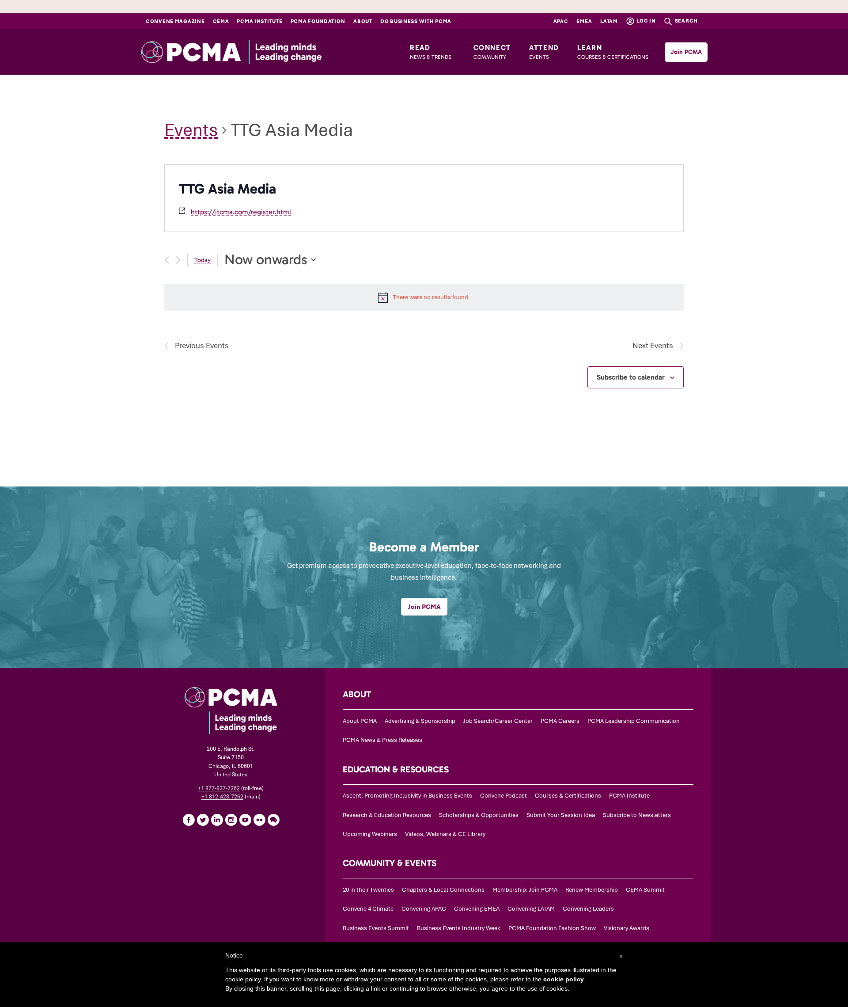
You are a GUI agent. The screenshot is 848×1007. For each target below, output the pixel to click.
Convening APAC (423, 908)
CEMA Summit (645, 889)
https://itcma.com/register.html (241, 212)
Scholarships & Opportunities (479, 815)
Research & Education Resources (387, 815)
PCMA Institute (259, 21)
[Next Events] (178, 260)
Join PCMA (686, 52)
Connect (492, 51)
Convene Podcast (503, 795)
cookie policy (563, 979)
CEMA (221, 21)
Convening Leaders (588, 908)
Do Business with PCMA (415, 21)
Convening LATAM (531, 908)
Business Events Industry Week (458, 928)
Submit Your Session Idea (560, 815)
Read (430, 51)
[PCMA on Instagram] (231, 819)
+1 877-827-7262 (219, 788)
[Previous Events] (166, 260)
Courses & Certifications (568, 795)
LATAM (609, 21)
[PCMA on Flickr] (259, 819)
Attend (544, 51)
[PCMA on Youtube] (245, 819)
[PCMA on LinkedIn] (217, 819)
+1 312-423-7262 (222, 796)
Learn (612, 51)
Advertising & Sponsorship (420, 721)
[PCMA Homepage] (254, 52)
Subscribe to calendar (631, 377)
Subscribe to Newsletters (637, 815)
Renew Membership (591, 889)
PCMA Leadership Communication (633, 721)
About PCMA (360, 721)
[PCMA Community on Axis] (273, 819)
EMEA (584, 21)
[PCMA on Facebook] (188, 819)
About (362, 21)
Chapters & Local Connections (443, 889)
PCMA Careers (560, 721)
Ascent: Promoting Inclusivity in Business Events (407, 795)
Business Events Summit (376, 928)
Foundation (318, 21)
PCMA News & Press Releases (382, 740)
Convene (175, 21)
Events (191, 130)
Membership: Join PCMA (524, 889)
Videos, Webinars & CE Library (445, 834)
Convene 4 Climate (368, 908)
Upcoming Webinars (370, 834)
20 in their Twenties (368, 889)
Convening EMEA (477, 908)
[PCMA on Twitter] (203, 819)
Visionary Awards (626, 928)
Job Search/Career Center (498, 721)
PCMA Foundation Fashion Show (552, 928)
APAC (560, 21)
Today (202, 260)
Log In (646, 21)
